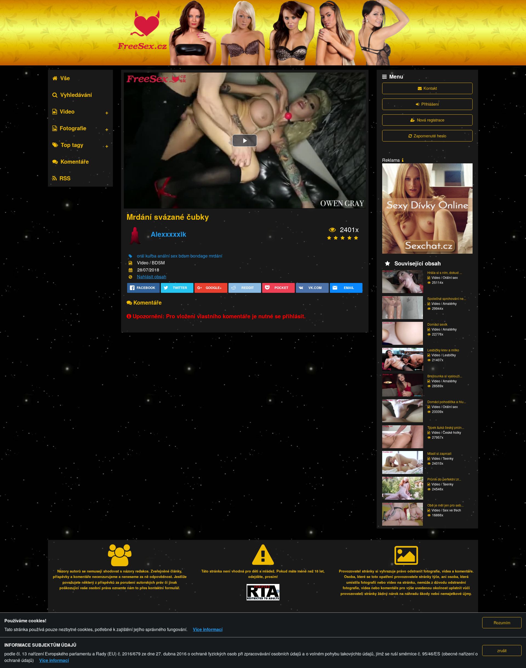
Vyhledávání (76, 95)
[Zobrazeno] (332, 230)
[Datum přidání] (131, 270)
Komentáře (75, 161)
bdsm (184, 256)
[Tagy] (130, 256)
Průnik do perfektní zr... (444, 479)
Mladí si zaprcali (439, 453)
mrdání (215, 256)
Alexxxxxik (168, 234)
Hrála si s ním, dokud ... (444, 272)
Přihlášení (430, 104)
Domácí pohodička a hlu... (446, 401)
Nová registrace (430, 120)
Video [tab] (67, 111)
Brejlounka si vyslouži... (444, 376)
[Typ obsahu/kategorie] (130, 263)
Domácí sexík (437, 324)
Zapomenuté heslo (430, 135)
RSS (64, 178)
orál (140, 256)
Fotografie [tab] (73, 128)
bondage (199, 256)
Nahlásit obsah (151, 276)
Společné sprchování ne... (446, 298)
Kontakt (430, 88)
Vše (65, 78)
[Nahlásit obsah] (130, 277)
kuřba (150, 256)
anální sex (168, 256)
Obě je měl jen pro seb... (445, 505)
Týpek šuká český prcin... (445, 427)
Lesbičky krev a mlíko (443, 350)
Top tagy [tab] (72, 145)
